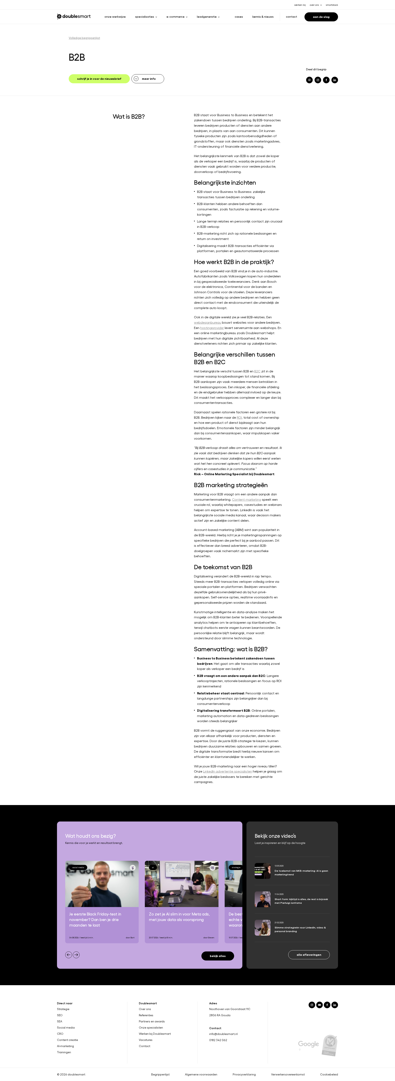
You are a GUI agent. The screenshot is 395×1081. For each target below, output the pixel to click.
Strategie (63, 1009)
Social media (66, 1027)
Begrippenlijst (160, 1074)
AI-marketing (65, 1046)
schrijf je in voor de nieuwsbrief (99, 78)
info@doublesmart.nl (223, 1034)
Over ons (145, 1009)
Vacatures (145, 1039)
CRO (60, 1033)
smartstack (332, 4)
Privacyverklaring (244, 1074)
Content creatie (67, 1039)
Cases (239, 16)
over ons (314, 4)
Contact (291, 16)
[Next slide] (76, 954)
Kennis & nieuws (263, 16)
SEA (59, 1021)
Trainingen (64, 1052)
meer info (149, 78)
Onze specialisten (151, 1027)
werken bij (300, 4)
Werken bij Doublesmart (155, 1033)
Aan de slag (321, 16)
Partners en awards (152, 1021)
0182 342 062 (218, 1040)
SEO (60, 1015)
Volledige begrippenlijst (84, 37)
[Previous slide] (68, 954)
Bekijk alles (218, 955)
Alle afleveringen (309, 954)
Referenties (146, 1015)
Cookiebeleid (329, 1074)
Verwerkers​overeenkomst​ (288, 1074)
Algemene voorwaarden (201, 1074)
